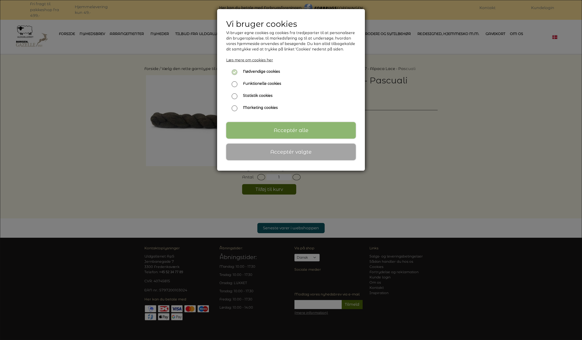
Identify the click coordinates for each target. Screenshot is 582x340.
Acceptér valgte (291, 152)
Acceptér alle (291, 130)
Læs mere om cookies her (249, 60)
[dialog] (291, 170)
